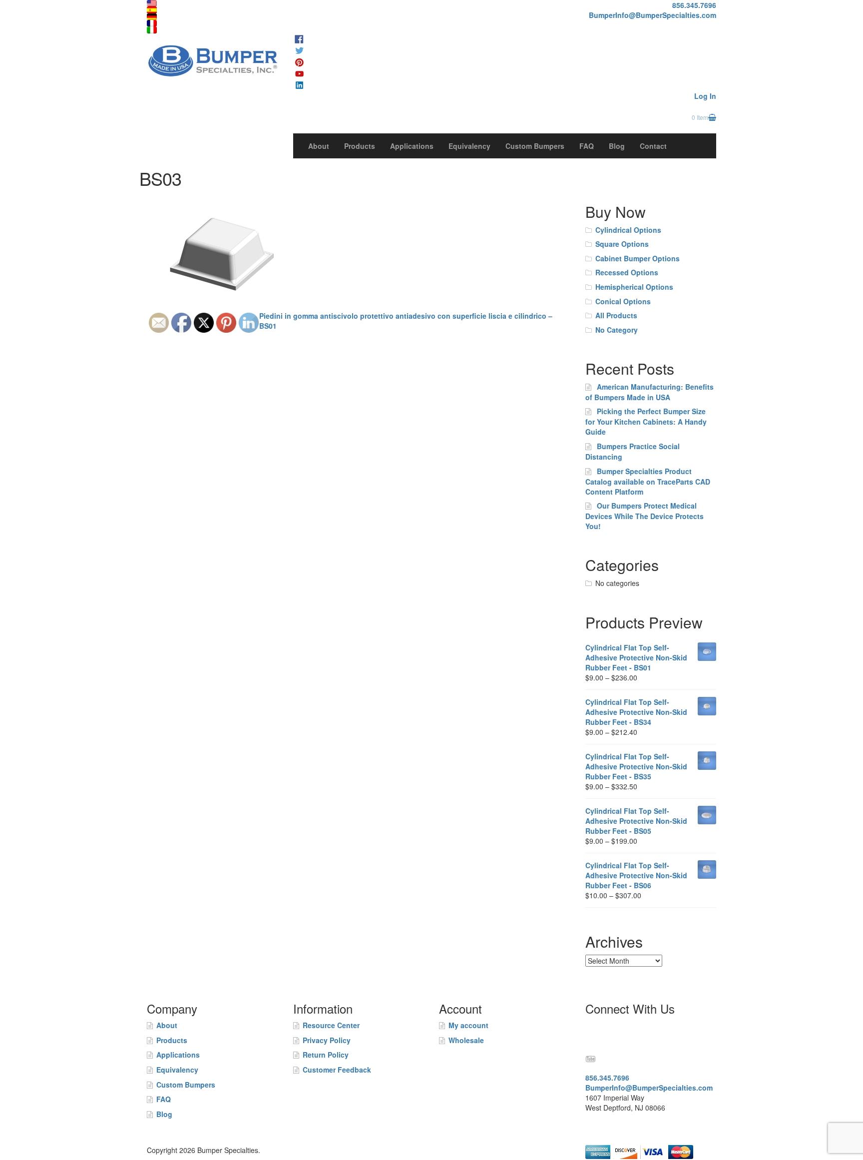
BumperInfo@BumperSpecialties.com (652, 15)
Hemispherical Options (634, 287)
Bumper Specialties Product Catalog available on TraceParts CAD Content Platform (647, 481)
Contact (653, 146)
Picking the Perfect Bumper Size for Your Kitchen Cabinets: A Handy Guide (646, 421)
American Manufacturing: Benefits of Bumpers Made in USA (649, 392)
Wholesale (466, 1040)
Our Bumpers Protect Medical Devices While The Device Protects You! (644, 516)
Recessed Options (626, 272)
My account (468, 1025)
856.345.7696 (694, 5)
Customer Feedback (337, 1070)
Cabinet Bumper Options (637, 258)
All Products (616, 315)
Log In (705, 96)
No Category (616, 330)
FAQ (586, 146)
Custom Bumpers (534, 146)
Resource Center (331, 1025)
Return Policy (326, 1055)
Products (359, 146)
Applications (411, 146)
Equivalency (469, 146)
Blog (617, 146)
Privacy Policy (327, 1040)
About (318, 146)
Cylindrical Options (628, 230)
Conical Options (623, 301)
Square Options (622, 244)
